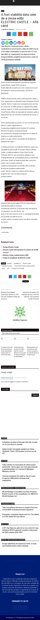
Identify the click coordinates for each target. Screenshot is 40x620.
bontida (9, 263)
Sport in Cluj (5, 524)
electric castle (27, 263)
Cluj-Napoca (17, 263)
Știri (3, 11)
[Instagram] (19, 43)
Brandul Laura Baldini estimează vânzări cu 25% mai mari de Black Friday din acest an (10, 295)
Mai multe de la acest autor (11, 333)
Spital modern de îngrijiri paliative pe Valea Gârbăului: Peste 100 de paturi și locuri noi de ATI (19, 451)
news (3, 268)
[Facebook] (3, 43)
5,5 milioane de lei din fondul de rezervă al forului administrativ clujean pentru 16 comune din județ (7, 351)
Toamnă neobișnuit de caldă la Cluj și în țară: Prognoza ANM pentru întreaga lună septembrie (19, 478)
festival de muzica (7, 266)
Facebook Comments (20, 377)
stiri (8, 268)
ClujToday (4, 461)
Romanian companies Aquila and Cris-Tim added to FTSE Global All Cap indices (20, 515)
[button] (37, 3)
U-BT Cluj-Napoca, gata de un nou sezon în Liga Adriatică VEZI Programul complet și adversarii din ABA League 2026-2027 (20, 530)
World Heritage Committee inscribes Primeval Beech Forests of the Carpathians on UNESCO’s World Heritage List (20, 494)
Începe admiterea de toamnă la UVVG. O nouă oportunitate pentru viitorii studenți (19, 545)
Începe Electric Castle (11, 247)
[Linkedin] (11, 43)
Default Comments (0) (7, 377)
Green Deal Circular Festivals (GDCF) (24, 266)
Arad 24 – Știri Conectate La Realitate (13, 540)
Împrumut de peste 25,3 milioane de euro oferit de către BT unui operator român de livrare (30, 295)
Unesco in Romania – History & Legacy (13, 488)
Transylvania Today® (8, 503)
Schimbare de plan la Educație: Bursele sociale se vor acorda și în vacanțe (19, 443)
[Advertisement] (20, 417)
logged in (12, 382)
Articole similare (7, 330)
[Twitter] (15, 43)
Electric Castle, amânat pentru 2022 (15, 255)
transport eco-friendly (18, 268)
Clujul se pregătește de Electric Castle (16, 258)
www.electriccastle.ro (8, 206)
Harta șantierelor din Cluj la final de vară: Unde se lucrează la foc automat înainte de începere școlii (33, 351)
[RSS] (20, 607)
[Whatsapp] (7, 43)
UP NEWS (4, 438)
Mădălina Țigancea (8, 29)
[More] (23, 43)
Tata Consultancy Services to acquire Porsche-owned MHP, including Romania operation (20, 509)
